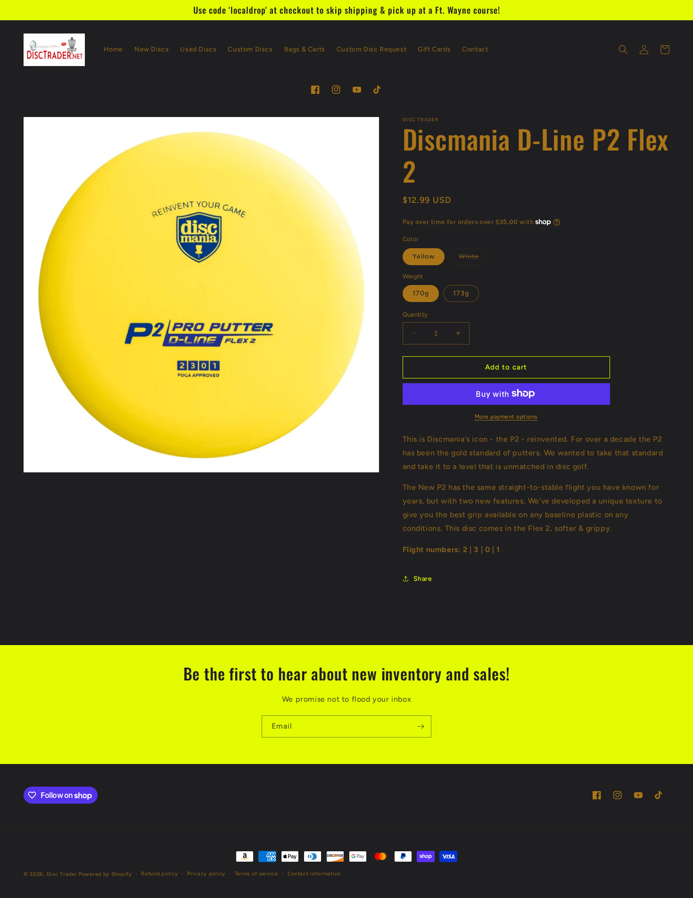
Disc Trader (62, 874)
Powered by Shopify (105, 874)
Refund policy (159, 874)
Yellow (423, 256)
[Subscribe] (420, 726)
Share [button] (422, 578)
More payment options (506, 416)
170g (420, 293)
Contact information (314, 874)
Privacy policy (206, 874)
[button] (623, 49)
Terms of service (256, 874)
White (474, 258)
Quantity (415, 314)
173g (461, 293)
